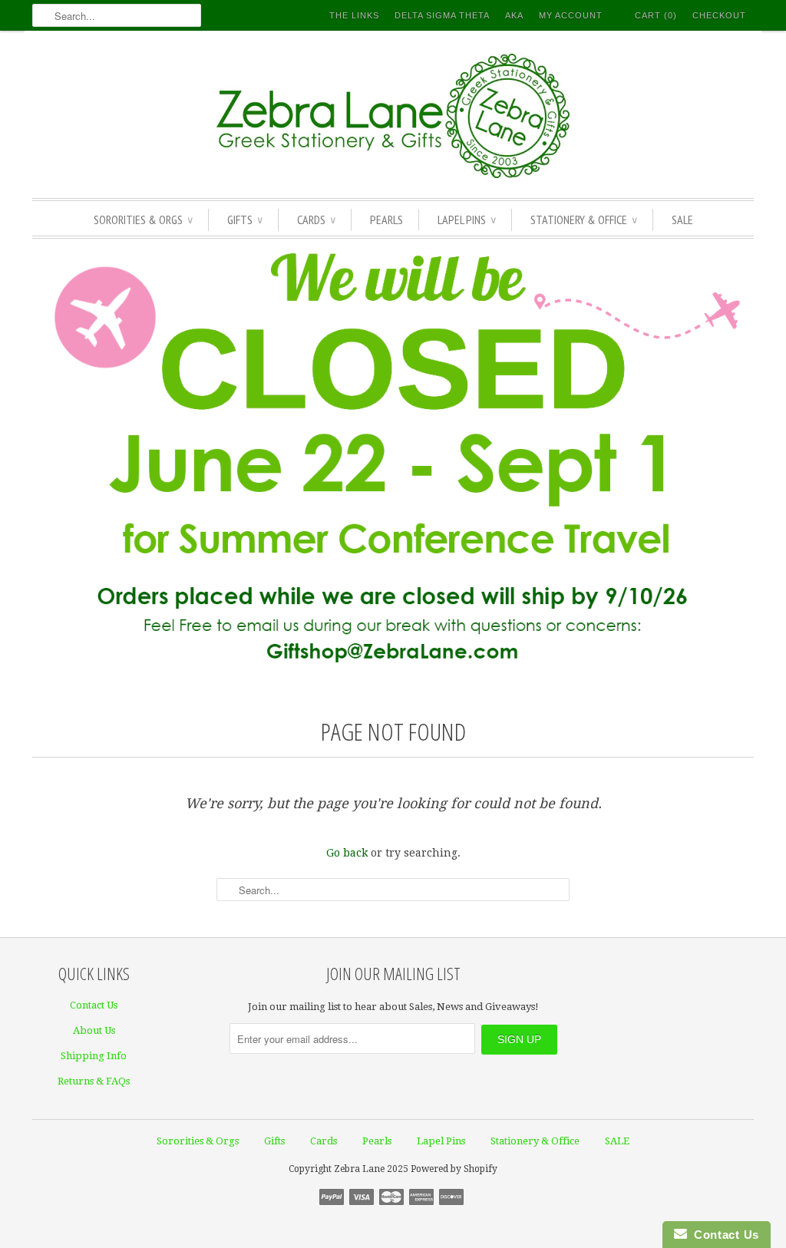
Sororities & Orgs (143, 219)
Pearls (386, 219)
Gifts (245, 219)
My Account (571, 15)
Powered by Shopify (454, 1169)
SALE (682, 219)
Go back (347, 853)
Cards (316, 219)
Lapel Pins (467, 219)
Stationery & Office (583, 219)
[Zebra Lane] (393, 118)
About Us (94, 1030)
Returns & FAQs (94, 1081)
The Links (354, 15)
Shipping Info (94, 1055)
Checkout (719, 15)
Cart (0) (656, 15)
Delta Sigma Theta (442, 15)
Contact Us (93, 1005)
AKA (514, 15)
